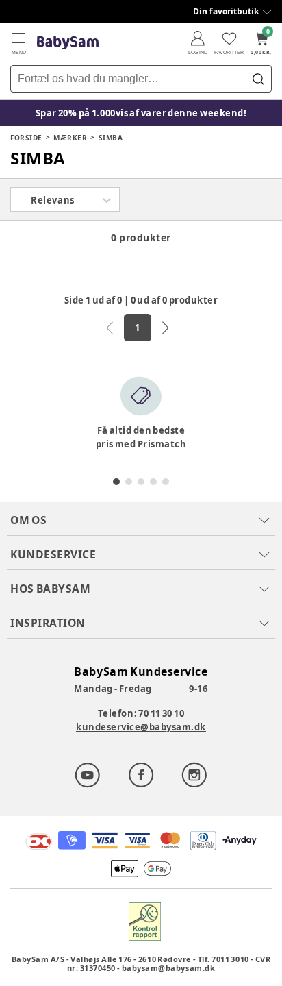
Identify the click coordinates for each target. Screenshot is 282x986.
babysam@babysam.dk (168, 968)
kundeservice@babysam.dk (141, 727)
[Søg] (258, 79)
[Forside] (68, 43)
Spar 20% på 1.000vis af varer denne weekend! (141, 113)
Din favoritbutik (226, 11)
